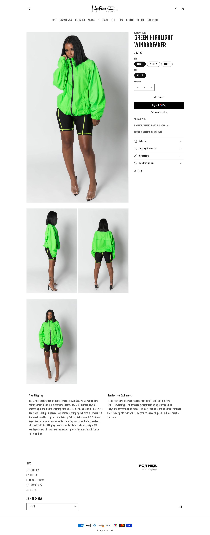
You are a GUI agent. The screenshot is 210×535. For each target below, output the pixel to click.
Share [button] (140, 171)
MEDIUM (153, 64)
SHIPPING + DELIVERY (35, 480)
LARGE (167, 64)
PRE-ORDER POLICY (34, 485)
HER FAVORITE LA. (107, 531)
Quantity (137, 82)
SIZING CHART (32, 475)
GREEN (140, 75)
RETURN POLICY (32, 470)
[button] (29, 9)
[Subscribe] (74, 506)
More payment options (159, 112)
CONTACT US (31, 490)
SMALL (140, 64)
